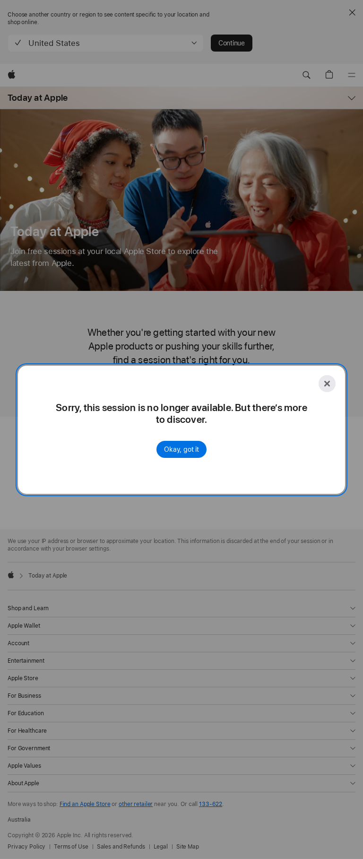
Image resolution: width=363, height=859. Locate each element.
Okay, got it (181, 449)
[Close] (327, 383)
